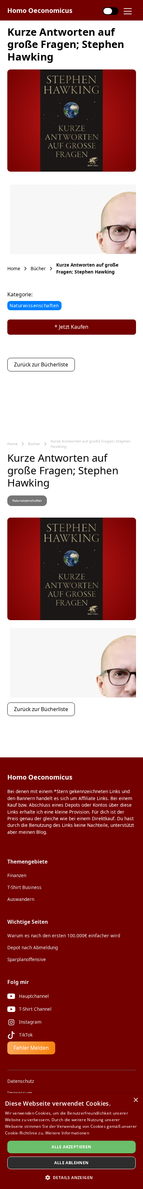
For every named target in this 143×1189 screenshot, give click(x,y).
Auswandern (20, 899)
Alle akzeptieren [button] (71, 1147)
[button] (130, 11)
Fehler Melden (31, 1047)
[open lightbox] (71, 120)
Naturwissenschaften (34, 305)
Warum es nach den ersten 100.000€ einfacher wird (63, 935)
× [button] (135, 1100)
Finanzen (16, 875)
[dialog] (71, 1141)
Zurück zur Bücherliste (41, 364)
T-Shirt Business (24, 887)
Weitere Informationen (67, 1133)
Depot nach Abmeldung (32, 947)
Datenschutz (20, 1081)
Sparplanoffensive (26, 959)
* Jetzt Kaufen (71, 326)
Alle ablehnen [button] (71, 1163)
